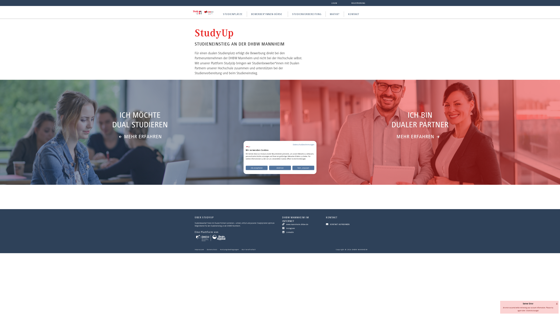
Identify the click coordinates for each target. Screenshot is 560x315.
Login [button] (334, 3)
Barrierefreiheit (249, 249)
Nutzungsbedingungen (229, 249)
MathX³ (335, 14)
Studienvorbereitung (307, 14)
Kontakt (353, 14)
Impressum (199, 249)
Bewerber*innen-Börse (266, 14)
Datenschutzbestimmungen (303, 144)
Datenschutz (212, 249)
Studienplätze (233, 14)
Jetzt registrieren (140, 150)
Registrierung (358, 3)
